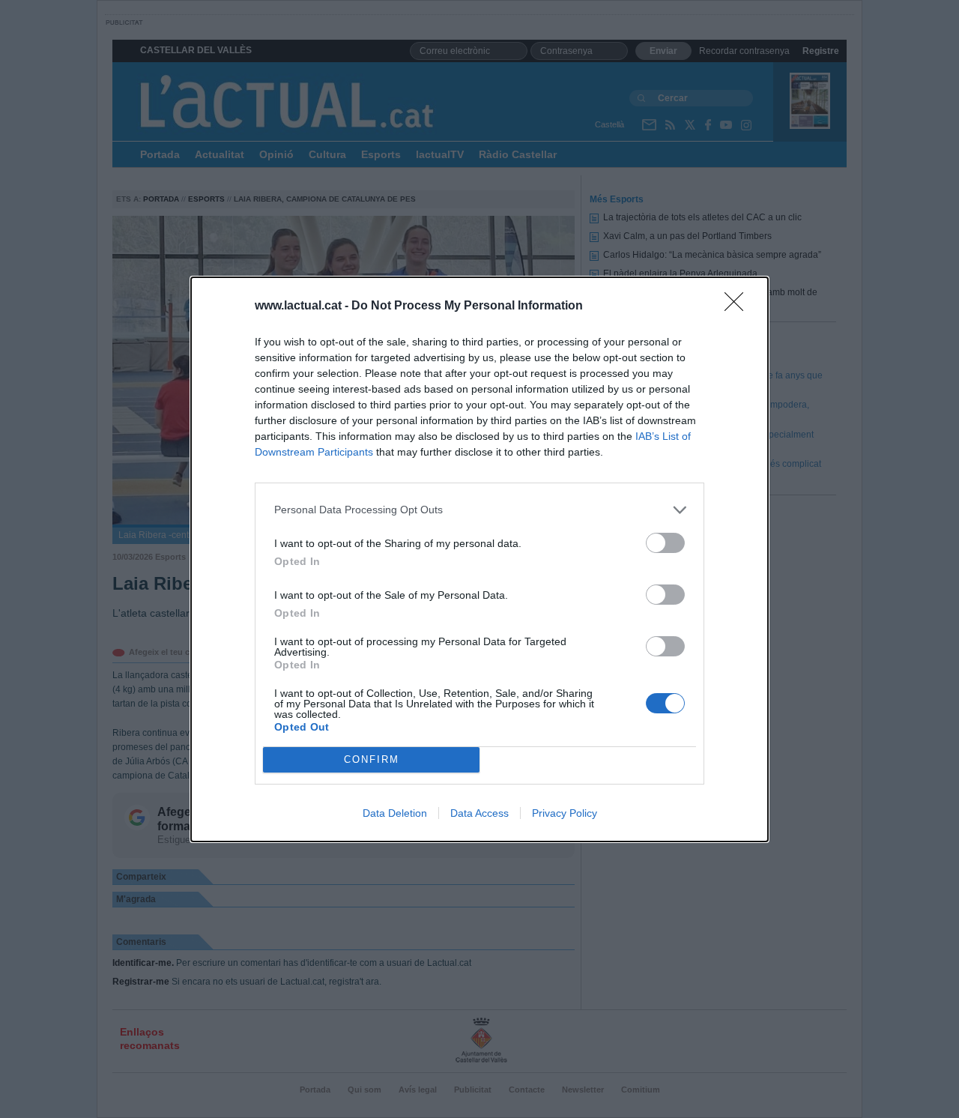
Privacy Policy (564, 813)
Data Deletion (395, 813)
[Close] (738, 306)
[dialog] (479, 559)
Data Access (479, 813)
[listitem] (479, 510)
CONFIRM (371, 759)
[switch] (665, 543)
